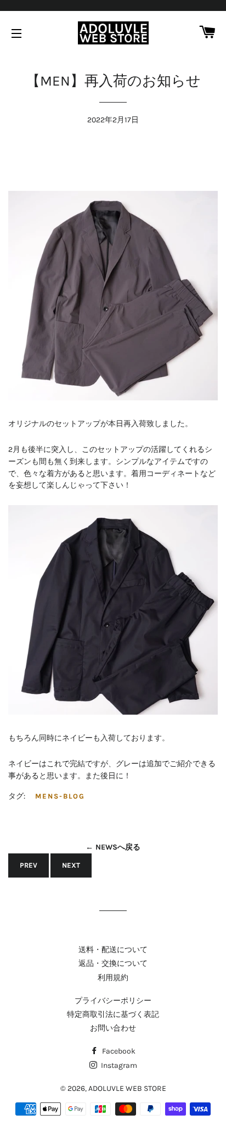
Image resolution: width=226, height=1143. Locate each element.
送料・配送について (113, 949)
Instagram (118, 1065)
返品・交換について (113, 963)
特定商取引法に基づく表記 (113, 1014)
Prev (28, 865)
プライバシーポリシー (113, 1000)
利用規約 (113, 977)
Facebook (117, 1051)
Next (71, 865)
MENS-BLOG (60, 796)
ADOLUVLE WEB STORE (127, 1088)
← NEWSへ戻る (113, 847)
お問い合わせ (113, 1028)
